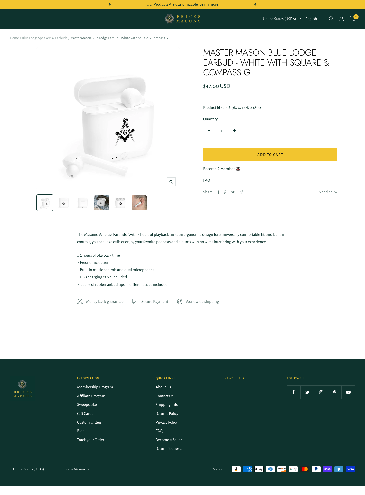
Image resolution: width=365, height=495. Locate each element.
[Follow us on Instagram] (321, 392)
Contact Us (164, 396)
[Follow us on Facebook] (293, 392)
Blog (80, 431)
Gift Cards (85, 413)
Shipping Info (167, 404)
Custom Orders (89, 422)
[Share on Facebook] (218, 192)
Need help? (328, 192)
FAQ (206, 180)
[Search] (331, 18)
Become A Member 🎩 (222, 169)
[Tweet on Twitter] (233, 192)
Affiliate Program (91, 396)
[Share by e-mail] (241, 192)
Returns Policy (167, 413)
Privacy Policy (167, 422)
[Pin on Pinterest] (225, 192)
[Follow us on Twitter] (307, 392)
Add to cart (270, 155)
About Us (163, 387)
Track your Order (90, 440)
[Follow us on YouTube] (348, 392)
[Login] (341, 19)
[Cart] (352, 18)
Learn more (209, 4)
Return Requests (169, 448)
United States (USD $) (279, 19)
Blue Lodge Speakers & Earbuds (44, 38)
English (311, 19)
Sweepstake (87, 404)
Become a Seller (169, 440)
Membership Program (95, 387)
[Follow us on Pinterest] (334, 392)
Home (14, 38)
